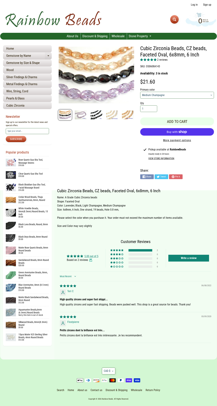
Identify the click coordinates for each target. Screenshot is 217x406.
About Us (72, 36)
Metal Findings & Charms (21, 84)
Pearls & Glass (15, 98)
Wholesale (118, 36)
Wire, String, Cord (17, 91)
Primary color (147, 89)
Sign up (207, 4)
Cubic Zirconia (15, 105)
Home (10, 48)
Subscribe (16, 139)
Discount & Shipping (94, 36)
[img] (68, 286)
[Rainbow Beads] (54, 19)
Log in (194, 4)
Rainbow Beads (107, 399)
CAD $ (107, 371)
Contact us (96, 390)
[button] (148, 59)
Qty (142, 103)
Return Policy (153, 390)
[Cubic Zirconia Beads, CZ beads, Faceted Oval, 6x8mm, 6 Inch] (65, 114)
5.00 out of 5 (91, 256)
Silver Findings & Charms (21, 77)
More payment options (177, 140)
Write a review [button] (188, 258)
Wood (10, 70)
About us (82, 390)
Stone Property (140, 36)
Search (60, 390)
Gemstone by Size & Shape (23, 63)
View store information (161, 158)
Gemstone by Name (29, 56)
